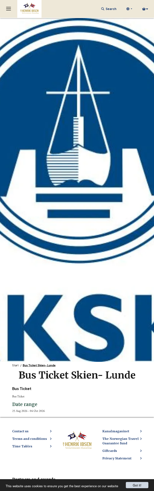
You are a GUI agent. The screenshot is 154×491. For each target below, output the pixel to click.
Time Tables (22, 446)
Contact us (20, 431)
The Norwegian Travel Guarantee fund (120, 441)
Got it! (137, 485)
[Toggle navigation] (8, 9)
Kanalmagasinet (115, 431)
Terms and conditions (29, 439)
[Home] (29, 9)
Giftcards (109, 451)
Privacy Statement (116, 458)
